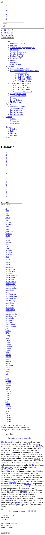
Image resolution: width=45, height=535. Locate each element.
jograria (8, 344)
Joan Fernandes (11, 294)
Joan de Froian (11, 286)
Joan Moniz (10, 308)
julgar (8, 387)
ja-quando (9, 232)
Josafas (8, 357)
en (6, 10)
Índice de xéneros (16, 115)
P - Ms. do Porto (16, 100)
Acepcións (9, 434)
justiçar (8, 417)
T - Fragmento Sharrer (18, 96)
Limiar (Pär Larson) (17, 43)
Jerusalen (9, 252)
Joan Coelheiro (11, 275)
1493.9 (21, 457)
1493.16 (37, 459)
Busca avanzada (7, 35)
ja (6, 209)
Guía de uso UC (16, 58)
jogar (8, 333)
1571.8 (7, 471)
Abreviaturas (15, 123)
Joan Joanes (10, 306)
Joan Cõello (10, 280)
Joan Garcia (10, 300)
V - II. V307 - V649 (22, 87)
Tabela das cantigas (17, 108)
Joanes (8, 292)
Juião (8, 371)
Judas (8, 363)
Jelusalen (9, 250)
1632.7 (9, 475)
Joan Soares (10, 320)
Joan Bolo (9, 273)
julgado (8, 383)
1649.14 (19, 503)
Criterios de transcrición (18, 52)
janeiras (8, 220)
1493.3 (15, 454)
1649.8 (20, 500)
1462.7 (39, 448)
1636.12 (5, 490)
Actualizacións (15, 64)
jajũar (8, 215)
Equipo (12, 60)
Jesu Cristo (10, 255)
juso (7, 413)
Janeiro (8, 222)
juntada (8, 393)
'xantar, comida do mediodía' (20, 438)
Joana (8, 262)
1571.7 (6, 469)
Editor (12, 131)
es (6, 14)
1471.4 (9, 452)
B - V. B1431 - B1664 (23, 81)
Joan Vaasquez (11, 324)
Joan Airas (9, 267)
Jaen (7, 211)
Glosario (13, 119)
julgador (9, 385)
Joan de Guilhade (12, 288)
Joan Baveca (10, 271)
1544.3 (9, 463)
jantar (8, 226)
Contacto (4, 519)
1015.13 (4, 442)
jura (7, 402)
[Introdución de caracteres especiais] (4, 26)
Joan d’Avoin (10, 284)
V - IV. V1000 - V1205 (23, 92)
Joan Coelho (10, 277)
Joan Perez (9, 312)
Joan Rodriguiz (11, 314)
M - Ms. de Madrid (17, 102)
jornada (8, 355)
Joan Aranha (10, 269)
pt (6, 8)
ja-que (8, 236)
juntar (8, 397)
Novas (8, 137)
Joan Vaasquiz (11, 326)
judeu (8, 367)
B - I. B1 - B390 (21, 73)
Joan (8, 257)
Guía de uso (14, 121)
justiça (8, 415)
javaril (8, 240)
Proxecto (13, 46)
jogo (7, 338)
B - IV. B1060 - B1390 (23, 79)
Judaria (8, 361)
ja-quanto (9, 234)
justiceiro (9, 421)
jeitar (7, 246)
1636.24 (11, 496)
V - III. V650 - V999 (22, 89)
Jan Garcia (9, 224)
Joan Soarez (10, 322)
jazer (7, 244)
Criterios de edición (17, 54)
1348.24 (29, 444)
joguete (8, 350)
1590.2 (34, 471)
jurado (8, 406)
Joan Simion (10, 318)
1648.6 (8, 498)
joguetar (8, 348)
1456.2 (37, 446)
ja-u (7, 238)
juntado (8, 395)
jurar (7, 411)
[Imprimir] (21, 425)
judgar (8, 369)
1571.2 (31, 465)
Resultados (14, 62)
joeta (7, 329)
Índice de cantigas (16, 112)
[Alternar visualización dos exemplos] (15, 427)
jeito (7, 248)
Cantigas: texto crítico (18, 106)
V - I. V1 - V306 (21, 85)
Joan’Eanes (10, 290)
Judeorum (9, 365)
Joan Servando (11, 316)
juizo (7, 379)
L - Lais (13, 98)
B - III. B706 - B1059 (23, 77)
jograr (8, 340)
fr (6, 17)
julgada (8, 381)
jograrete (9, 342)
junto (7, 399)
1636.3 (22, 486)
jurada (8, 404)
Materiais (13, 133)
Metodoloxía (14, 50)
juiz (7, 376)
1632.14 (13, 477)
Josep (8, 359)
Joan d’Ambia (11, 282)
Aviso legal (5, 517)
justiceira (9, 419)
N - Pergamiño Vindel (18, 94)
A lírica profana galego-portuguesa (22, 48)
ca (6, 19)
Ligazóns (13, 135)
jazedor (8, 242)
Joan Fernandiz (11, 298)
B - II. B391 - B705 (22, 75)
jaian (7, 213)
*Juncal (8, 391)
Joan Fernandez (11, 296)
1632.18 (17, 480)
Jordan (8, 353)
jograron (9, 346)
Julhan (8, 389)
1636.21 (24, 492)
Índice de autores (16, 110)
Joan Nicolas (10, 310)
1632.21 (13, 482)
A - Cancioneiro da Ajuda (19, 69)
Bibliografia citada (17, 56)
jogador (8, 331)
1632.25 (28, 484)
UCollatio (13, 129)
